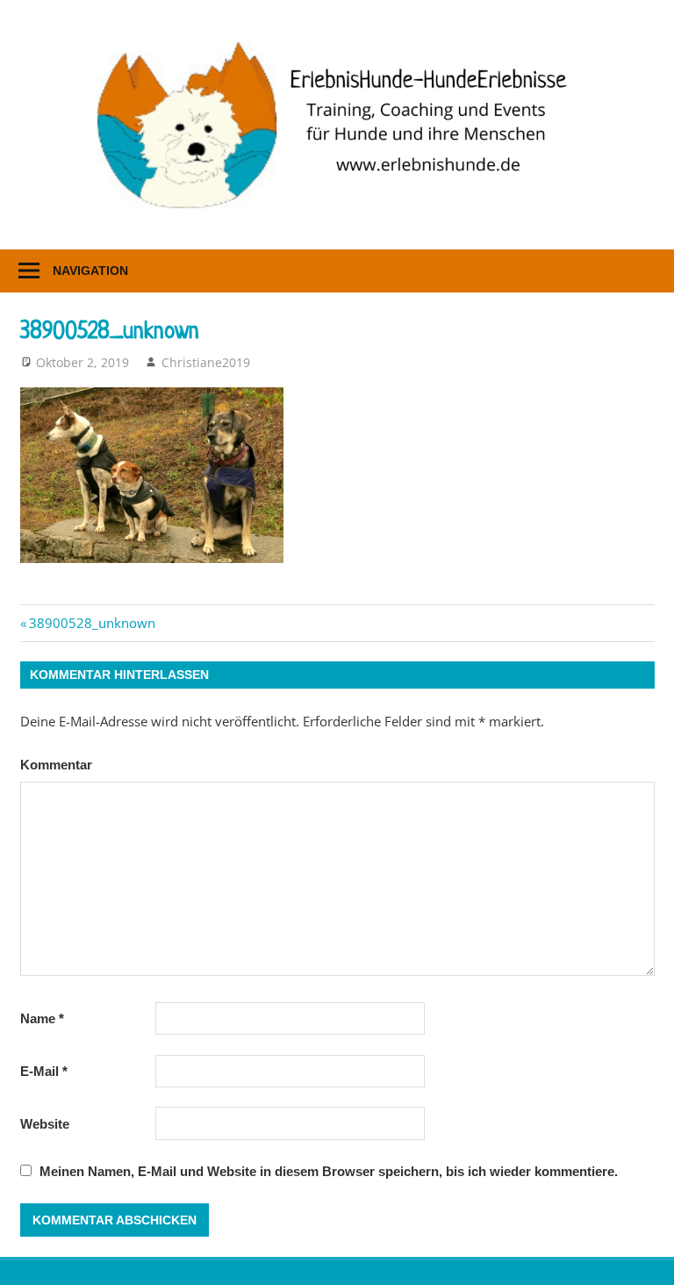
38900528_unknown (91, 623)
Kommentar (56, 764)
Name (42, 1018)
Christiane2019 (205, 362)
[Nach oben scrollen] (644, 1255)
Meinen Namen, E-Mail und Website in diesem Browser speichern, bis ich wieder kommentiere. (328, 1171)
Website (44, 1123)
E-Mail (44, 1071)
